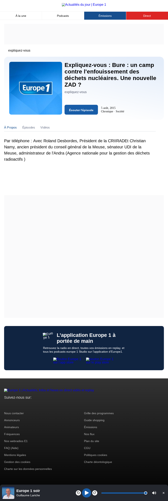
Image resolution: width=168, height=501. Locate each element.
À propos (10, 127)
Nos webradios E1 (16, 441)
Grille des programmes (99, 413)
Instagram (13, 405)
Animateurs (11, 427)
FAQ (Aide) (11, 448)
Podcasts (63, 15)
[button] (154, 493)
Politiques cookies (95, 455)
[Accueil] (84, 4)
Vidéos (45, 127)
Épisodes (28, 127)
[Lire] (86, 493)
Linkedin (41, 405)
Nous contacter (14, 413)
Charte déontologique (98, 462)
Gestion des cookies (17, 462)
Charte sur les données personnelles (28, 469)
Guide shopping (94, 420)
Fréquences (12, 434)
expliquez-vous (19, 50)
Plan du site (91, 441)
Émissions (105, 15)
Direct (147, 15)
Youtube (27, 405)
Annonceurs (12, 420)
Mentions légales (15, 455)
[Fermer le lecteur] (163, 492)
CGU (87, 448)
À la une (21, 15)
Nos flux (89, 434)
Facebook (20, 405)
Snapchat (34, 405)
